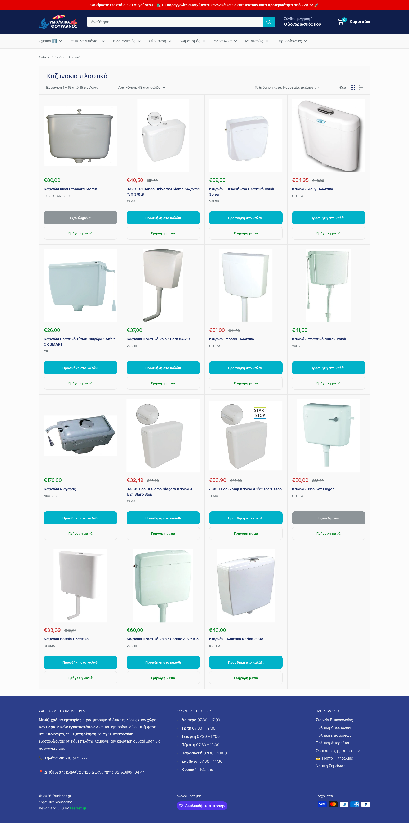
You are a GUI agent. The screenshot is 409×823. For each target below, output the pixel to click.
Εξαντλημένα (80, 218)
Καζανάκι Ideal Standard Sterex (70, 189)
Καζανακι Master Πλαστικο (231, 339)
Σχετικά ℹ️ (48, 41)
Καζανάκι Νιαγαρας (60, 489)
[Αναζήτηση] (269, 22)
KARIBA (214, 646)
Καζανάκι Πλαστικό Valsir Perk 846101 (159, 339)
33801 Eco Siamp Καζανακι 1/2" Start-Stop (245, 489)
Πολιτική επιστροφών (333, 735)
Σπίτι (42, 57)
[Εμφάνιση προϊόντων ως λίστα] (361, 87)
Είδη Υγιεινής (124, 41)
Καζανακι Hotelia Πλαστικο (66, 639)
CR (46, 351)
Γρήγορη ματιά (80, 233)
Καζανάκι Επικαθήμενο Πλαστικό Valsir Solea (241, 192)
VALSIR (214, 201)
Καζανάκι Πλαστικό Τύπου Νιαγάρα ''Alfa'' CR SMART (79, 342)
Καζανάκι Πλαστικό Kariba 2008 (236, 639)
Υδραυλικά (223, 41)
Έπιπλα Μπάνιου (84, 41)
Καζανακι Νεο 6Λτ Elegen (313, 489)
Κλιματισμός (190, 41)
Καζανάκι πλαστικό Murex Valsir (319, 339)
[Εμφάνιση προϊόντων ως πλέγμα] (353, 87)
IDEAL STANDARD (57, 196)
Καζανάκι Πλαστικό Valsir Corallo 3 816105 (163, 639)
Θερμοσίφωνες (289, 41)
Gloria (297, 196)
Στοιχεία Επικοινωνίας (334, 719)
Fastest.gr (78, 808)
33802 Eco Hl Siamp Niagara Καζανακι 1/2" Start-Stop (159, 492)
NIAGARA (51, 496)
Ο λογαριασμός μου (302, 24)
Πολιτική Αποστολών (333, 727)
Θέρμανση (157, 41)
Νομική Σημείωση (331, 765)
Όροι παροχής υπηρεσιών (338, 750)
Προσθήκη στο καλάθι (163, 218)
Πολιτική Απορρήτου (333, 742)
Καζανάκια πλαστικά (65, 57)
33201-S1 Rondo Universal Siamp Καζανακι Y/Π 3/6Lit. (163, 192)
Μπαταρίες (254, 41)
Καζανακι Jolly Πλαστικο (312, 189)
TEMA (131, 201)
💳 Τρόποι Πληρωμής (334, 758)
